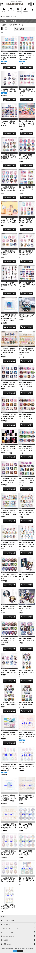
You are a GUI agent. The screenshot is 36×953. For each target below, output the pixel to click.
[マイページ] (33, 4)
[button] (2, 4)
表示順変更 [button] (20, 29)
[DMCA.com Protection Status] (18, 951)
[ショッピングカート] (29, 4)
